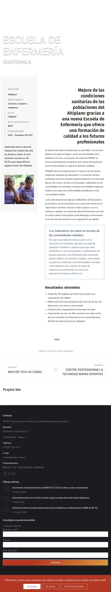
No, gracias (50, 586)
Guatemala (68, 351)
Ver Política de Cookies (74, 586)
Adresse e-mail (10, 529)
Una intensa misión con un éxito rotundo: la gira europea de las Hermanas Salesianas (50, 498)
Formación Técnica (55, 351)
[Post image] (6, 489)
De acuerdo (32, 586)
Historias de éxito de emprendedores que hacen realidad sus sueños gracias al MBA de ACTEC (55, 508)
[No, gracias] (107, 583)
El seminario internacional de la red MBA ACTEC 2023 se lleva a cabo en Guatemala (50, 488)
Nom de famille (10, 550)
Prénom (6, 540)
